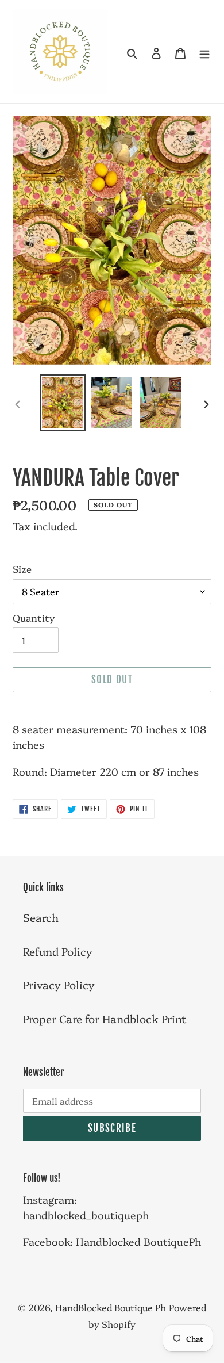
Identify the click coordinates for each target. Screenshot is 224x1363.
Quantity (34, 617)
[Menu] (204, 51)
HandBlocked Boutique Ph (110, 1307)
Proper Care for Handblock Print (105, 1018)
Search (41, 917)
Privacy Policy (59, 984)
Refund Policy (57, 951)
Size (22, 568)
